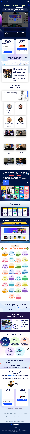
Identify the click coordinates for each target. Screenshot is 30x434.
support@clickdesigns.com (20, 307)
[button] (27, 182)
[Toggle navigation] (28, 1)
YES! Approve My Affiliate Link (22, 399)
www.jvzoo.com (25, 50)
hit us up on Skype (18, 309)
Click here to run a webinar (5, 307)
